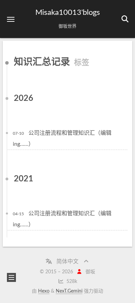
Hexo (44, 291)
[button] (10, 19)
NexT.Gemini (69, 291)
